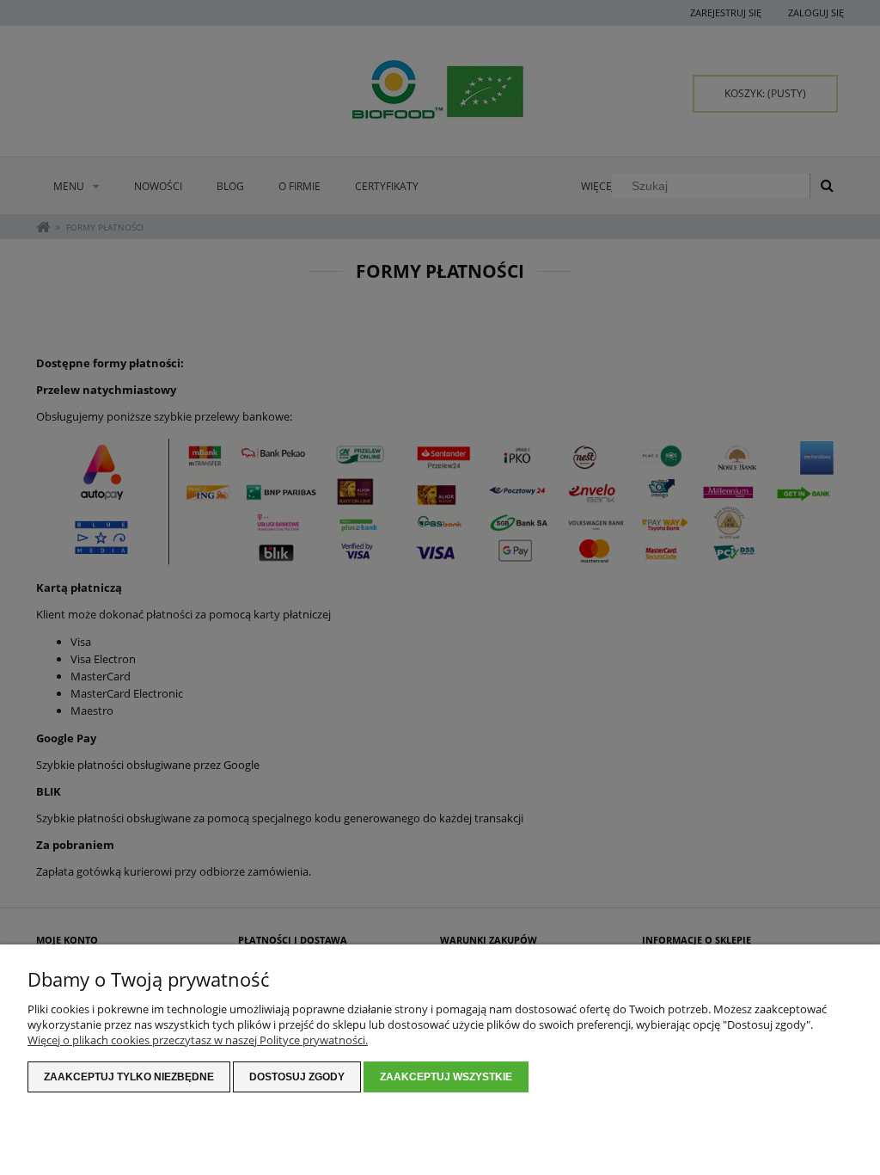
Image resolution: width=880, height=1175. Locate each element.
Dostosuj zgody (297, 1077)
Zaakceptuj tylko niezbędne (129, 1077)
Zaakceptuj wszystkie (446, 1077)
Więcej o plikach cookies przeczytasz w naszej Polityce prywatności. (198, 1040)
